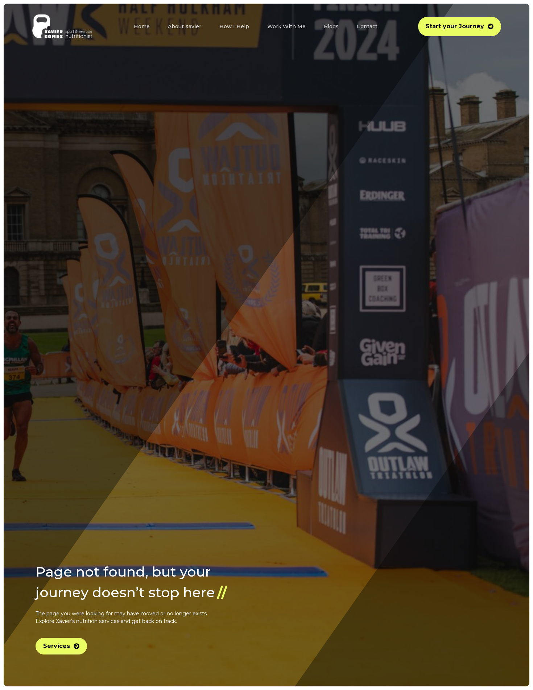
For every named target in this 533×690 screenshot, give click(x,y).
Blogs (331, 26)
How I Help (234, 26)
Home (142, 26)
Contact (367, 26)
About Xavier (184, 26)
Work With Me (286, 26)
